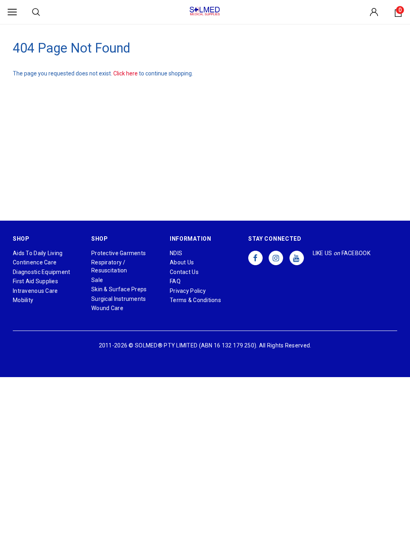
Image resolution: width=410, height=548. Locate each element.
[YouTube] (296, 258)
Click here (126, 73)
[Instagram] (276, 258)
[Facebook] (255, 258)
